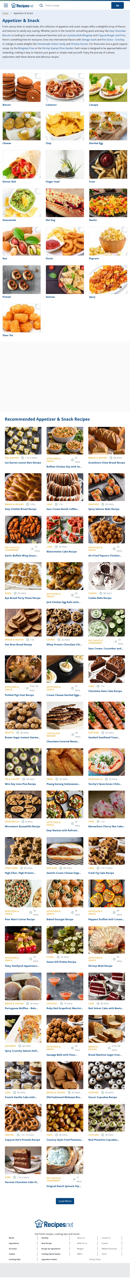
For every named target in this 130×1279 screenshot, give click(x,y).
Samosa (50, 296)
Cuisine (12, 1254)
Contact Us (106, 1238)
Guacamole (9, 220)
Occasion (13, 1248)
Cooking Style (15, 1259)
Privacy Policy (95, 1259)
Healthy (44, 1238)
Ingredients (14, 1243)
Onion (49, 258)
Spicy (92, 296)
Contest (105, 1243)
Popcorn (94, 258)
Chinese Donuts (79, 43)
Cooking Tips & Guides (50, 1254)
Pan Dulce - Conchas (113, 39)
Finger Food (53, 181)
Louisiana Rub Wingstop (79, 35)
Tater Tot (8, 335)
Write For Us (82, 1243)
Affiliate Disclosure (109, 1248)
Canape (93, 104)
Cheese (7, 143)
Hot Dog (50, 220)
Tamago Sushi (89, 39)
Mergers (80, 1248)
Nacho (93, 220)
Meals (11, 1238)
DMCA (79, 1254)
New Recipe (46, 1243)
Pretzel (7, 296)
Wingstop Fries (26, 48)
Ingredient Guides (49, 1259)
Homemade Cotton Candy (51, 43)
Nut (5, 258)
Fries (92, 181)
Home (5, 13)
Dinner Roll (9, 181)
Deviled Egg (96, 143)
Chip (48, 143)
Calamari (51, 104)
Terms (104, 1254)
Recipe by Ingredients (50, 1248)
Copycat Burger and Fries (111, 35)
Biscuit (7, 104)
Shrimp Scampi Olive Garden (57, 48)
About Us (81, 1238)
